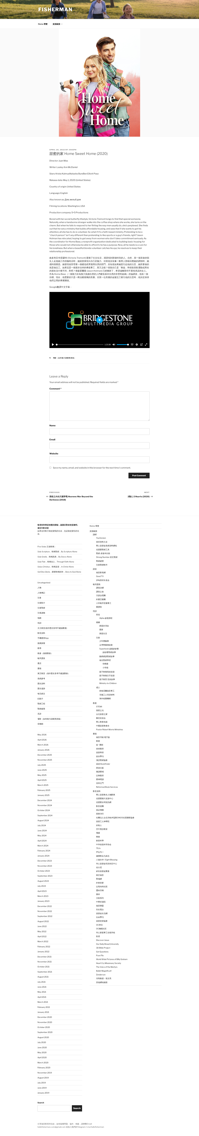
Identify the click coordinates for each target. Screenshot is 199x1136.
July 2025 (41, 765)
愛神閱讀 (100, 779)
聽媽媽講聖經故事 (107, 656)
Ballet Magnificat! (103, 971)
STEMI (99, 706)
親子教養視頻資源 (107, 672)
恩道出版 (100, 768)
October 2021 (43, 966)
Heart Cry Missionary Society (108, 963)
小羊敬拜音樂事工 (103, 603)
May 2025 (41, 775)
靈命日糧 (100, 890)
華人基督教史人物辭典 (105, 794)
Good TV (100, 576)
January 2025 (43, 795)
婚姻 (98, 622)
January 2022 (43, 951)
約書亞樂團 (101, 599)
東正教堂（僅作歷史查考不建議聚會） (53, 673)
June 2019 (42, 1088)
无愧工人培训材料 (107, 695)
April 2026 (42, 740)
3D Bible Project (103, 948)
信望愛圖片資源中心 (104, 798)
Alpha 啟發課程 (105, 618)
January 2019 (43, 1093)
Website (53, 453)
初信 (98, 614)
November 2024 (44, 805)
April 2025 (42, 780)
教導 (39, 648)
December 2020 (44, 1017)
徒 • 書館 (99, 745)
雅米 (98, 894)
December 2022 (44, 906)
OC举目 (99, 925)
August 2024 (43, 820)
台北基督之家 (101, 714)
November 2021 (44, 961)
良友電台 (100, 909)
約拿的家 (100, 883)
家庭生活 (103, 633)
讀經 (95, 534)
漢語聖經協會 (101, 760)
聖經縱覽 (41, 709)
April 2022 (41, 936)
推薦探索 (41, 643)
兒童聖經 (41, 608)
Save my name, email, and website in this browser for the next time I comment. (92, 467)
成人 (98, 687)
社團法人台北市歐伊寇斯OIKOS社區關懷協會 (115, 817)
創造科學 (100, 840)
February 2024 (43, 850)
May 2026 (41, 734)
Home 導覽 (43, 24)
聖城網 (99, 879)
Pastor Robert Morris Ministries (109, 729)
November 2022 (44, 911)
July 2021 (41, 982)
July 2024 (41, 825)
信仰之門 (100, 783)
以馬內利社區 (101, 886)
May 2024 (41, 835)
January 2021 (43, 1012)
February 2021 (43, 1007)
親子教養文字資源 (107, 675)
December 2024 (44, 800)
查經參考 (41, 678)
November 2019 (44, 1073)
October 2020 (43, 1027)
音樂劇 (40, 724)
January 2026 (43, 750)
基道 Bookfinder (103, 764)
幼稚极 (105, 663)
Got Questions (102, 952)
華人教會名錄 (101, 722)
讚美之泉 (100, 591)
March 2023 (42, 896)
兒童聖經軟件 (101, 565)
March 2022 (42, 941)
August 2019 (43, 1078)
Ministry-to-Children (108, 683)
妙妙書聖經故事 (109, 652)
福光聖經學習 (105, 660)
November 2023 (44, 866)
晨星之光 (100, 710)
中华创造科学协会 (103, 844)
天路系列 (100, 898)
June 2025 (42, 770)
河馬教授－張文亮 (103, 978)
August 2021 (43, 977)
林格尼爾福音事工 (107, 691)
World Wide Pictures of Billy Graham (112, 959)
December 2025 (44, 755)
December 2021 (44, 957)
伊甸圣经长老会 (102, 580)
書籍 (39, 668)
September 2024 (44, 815)
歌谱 (98, 936)
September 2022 (44, 916)
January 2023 (43, 901)
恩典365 (100, 814)
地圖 (39, 618)
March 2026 (42, 745)
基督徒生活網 (101, 913)
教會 (95, 703)
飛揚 (98, 833)
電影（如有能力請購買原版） (64, 358)
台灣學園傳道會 (106, 645)
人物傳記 (41, 593)
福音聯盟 (100, 906)
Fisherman (55, 9)
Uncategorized (43, 582)
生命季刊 (100, 917)
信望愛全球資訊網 (103, 802)
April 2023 (42, 891)
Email (52, 439)
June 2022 (42, 926)
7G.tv (98, 848)
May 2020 (42, 1052)
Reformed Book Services (107, 787)
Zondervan (100, 974)
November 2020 (44, 1022)
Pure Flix (100, 955)
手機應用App (43, 638)
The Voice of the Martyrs (106, 967)
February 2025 (43, 790)
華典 (98, 837)
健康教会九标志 (102, 856)
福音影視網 (101, 572)
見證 (39, 714)
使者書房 (100, 748)
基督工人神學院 (102, 821)
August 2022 (43, 921)
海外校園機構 (105, 698)
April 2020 (42, 1057)
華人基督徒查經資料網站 (106, 545)
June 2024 (42, 830)
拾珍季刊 (100, 756)
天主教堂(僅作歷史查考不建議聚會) (52, 628)
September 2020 (45, 1032)
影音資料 (41, 633)
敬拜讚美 (41, 658)
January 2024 (43, 856)
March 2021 (42, 1002)
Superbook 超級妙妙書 (109, 649)
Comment (55, 388)
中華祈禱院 (101, 902)
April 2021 (41, 997)
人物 (39, 587)
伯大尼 (99, 867)
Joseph (72, 150)
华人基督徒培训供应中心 (106, 863)
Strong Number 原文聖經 (107, 557)
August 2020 (43, 1037)
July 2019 (41, 1083)
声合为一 (100, 852)
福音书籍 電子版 (103, 737)
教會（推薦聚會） (45, 653)
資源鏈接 (56, 24)
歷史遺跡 (41, 688)
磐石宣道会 (101, 718)
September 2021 (44, 972)
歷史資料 (41, 683)
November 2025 (44, 760)
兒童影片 (41, 603)
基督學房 (100, 752)
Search (40, 1102)
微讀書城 (100, 771)
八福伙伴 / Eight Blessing (106, 860)
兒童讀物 (41, 613)
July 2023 (41, 886)
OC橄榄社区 (101, 928)
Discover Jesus (102, 940)
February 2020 (43, 1067)
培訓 (39, 623)
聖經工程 (41, 703)
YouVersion (101, 538)
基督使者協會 (101, 921)
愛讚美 (99, 607)
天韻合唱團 (101, 595)
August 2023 (43, 881)
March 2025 (42, 785)
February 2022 (43, 946)
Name (52, 425)
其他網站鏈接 (101, 982)
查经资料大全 (101, 542)
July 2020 (41, 1042)
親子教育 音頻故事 (107, 679)
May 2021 (41, 992)
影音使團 (100, 806)
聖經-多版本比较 (103, 553)
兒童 (39, 598)
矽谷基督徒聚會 (102, 871)
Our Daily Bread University (107, 944)
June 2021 (41, 987)
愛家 (101, 629)
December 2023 (44, 861)
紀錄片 (40, 698)
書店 (39, 663)
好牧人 (99, 825)
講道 (95, 569)
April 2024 (42, 840)
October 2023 (43, 871)
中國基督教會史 (102, 726)
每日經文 (41, 693)
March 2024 (42, 845)
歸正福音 (100, 875)
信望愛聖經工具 (102, 549)
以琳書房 (100, 775)
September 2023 (44, 876)
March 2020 (42, 1062)
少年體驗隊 (104, 641)
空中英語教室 (101, 829)
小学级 (105, 667)
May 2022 (41, 931)
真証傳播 (100, 810)
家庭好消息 (104, 626)
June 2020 (42, 1047)
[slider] (80, 344)
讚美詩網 (100, 588)
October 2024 (43, 810)
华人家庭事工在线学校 (105, 932)
